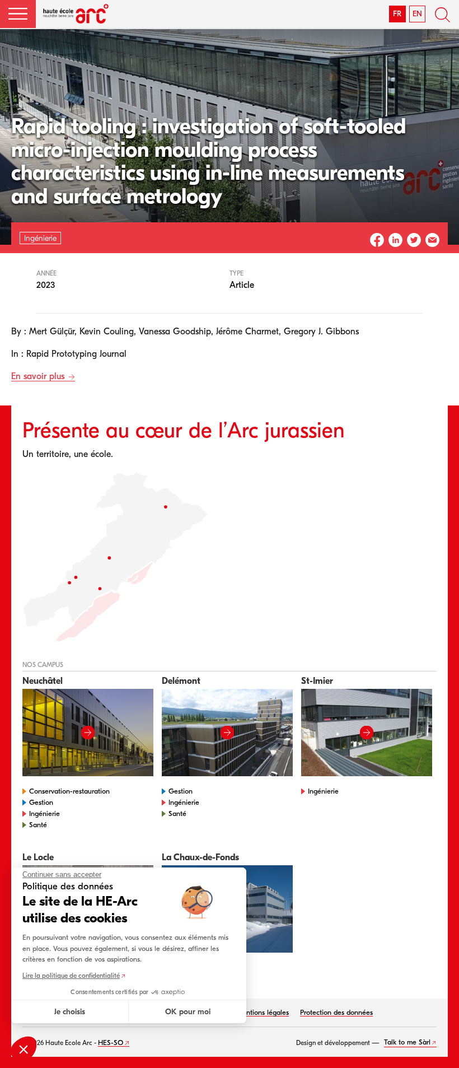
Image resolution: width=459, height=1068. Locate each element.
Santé (38, 824)
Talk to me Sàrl (407, 1042)
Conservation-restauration (69, 791)
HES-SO (110, 1042)
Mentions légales (262, 1012)
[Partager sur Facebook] (377, 240)
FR (397, 13)
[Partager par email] (432, 240)
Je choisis (69, 1011)
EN (417, 13)
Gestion (41, 802)
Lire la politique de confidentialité (71, 976)
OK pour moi (187, 1011)
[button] (18, 14)
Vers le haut (436, 1045)
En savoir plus (39, 376)
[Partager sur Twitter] (414, 240)
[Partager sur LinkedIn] (395, 240)
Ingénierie (44, 813)
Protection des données (336, 1012)
